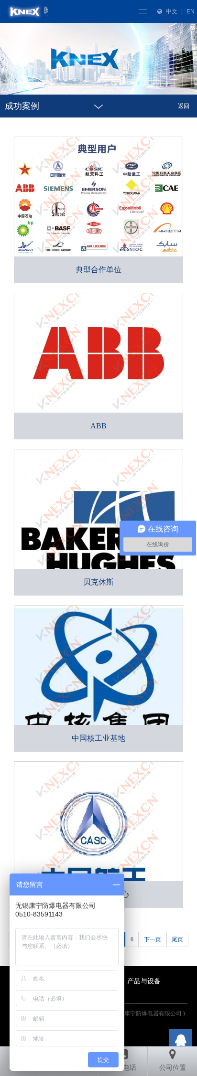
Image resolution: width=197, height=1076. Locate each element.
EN (190, 11)
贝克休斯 (98, 582)
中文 (171, 11)
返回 (183, 106)
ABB (98, 426)
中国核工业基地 (98, 738)
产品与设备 (144, 981)
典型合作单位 (98, 270)
